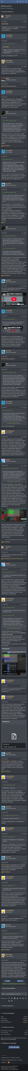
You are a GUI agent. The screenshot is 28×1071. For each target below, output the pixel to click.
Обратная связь (5, 1057)
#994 (25, 84)
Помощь (20, 1060)
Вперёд (20, 981)
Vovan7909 (4, 24)
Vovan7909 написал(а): (8, 120)
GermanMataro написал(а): (9, 468)
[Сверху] (7, 1062)
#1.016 (25, 862)
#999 (25, 233)
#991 (25, 21)
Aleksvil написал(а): (8, 615)
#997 (25, 156)
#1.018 (25, 916)
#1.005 (25, 437)
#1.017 (25, 882)
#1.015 (25, 833)
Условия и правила (15, 1057)
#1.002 (25, 356)
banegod (25, 1022)
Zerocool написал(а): (8, 43)
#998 (25, 189)
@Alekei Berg (5, 86)
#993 (25, 66)
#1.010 (25, 686)
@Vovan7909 (4, 359)
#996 (25, 117)
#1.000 (25, 286)
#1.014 (25, 812)
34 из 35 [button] (13, 981)
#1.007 (25, 552)
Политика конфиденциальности (9, 1060)
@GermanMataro (5, 761)
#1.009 (25, 604)
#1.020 (25, 960)
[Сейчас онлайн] (4, 18)
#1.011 (25, 702)
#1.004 (25, 407)
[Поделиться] (22, 22)
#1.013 (25, 782)
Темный (4, 1055)
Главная (3, 1062)
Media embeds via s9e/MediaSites (9, 1069)
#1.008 (25, 569)
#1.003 (25, 369)
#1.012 (25, 759)
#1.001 (25, 316)
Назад (8, 981)
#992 (25, 41)
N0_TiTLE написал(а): (8, 248)
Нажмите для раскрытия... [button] (14, 332)
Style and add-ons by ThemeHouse (9, 1066)
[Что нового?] (23, 2)
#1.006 (25, 465)
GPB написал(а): (7, 159)
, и (13, 558)
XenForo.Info (12, 1067)
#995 (25, 97)
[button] (2, 1)
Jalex (3, 8)
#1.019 (25, 930)
